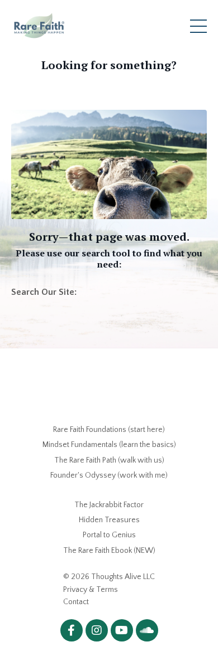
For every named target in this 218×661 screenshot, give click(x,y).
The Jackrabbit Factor (109, 504)
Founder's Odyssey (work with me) (109, 475)
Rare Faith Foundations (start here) (109, 429)
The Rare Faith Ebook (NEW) (109, 550)
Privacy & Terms (90, 589)
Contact (76, 601)
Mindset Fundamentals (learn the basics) (109, 444)
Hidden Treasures (109, 520)
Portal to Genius (109, 535)
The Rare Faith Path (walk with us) (109, 460)
